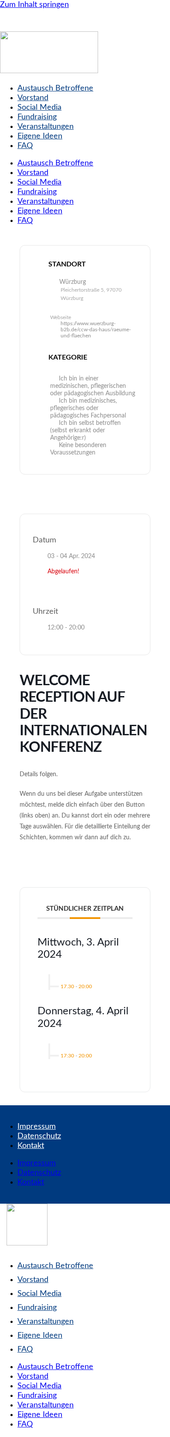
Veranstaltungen (45, 127)
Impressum (36, 1127)
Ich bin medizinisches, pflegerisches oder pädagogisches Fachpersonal (88, 408)
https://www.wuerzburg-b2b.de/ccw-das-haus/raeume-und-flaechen (96, 329)
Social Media (39, 107)
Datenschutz (39, 1136)
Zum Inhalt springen (34, 5)
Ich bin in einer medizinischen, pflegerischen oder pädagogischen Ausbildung (92, 386)
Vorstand (32, 98)
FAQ (25, 146)
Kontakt (30, 1146)
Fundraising (37, 117)
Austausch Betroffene (55, 88)
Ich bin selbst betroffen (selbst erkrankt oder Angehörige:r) (85, 430)
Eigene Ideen (39, 136)
